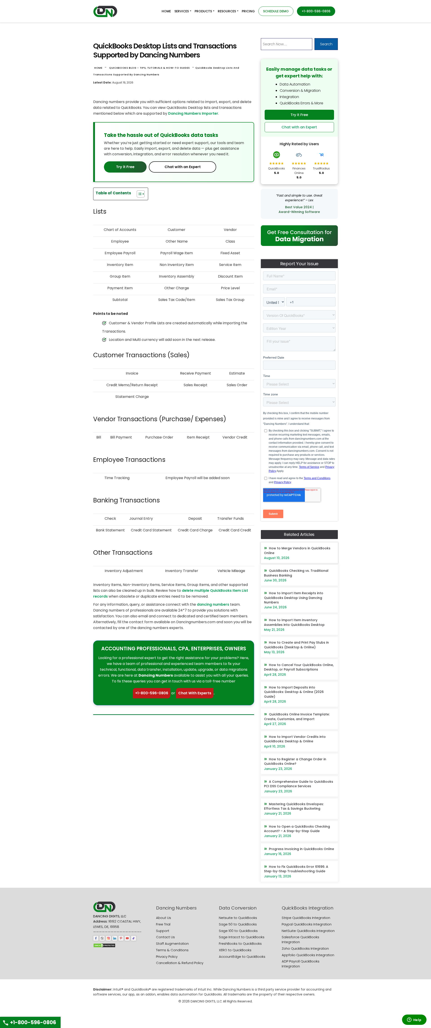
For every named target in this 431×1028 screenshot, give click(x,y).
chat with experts (194, 693)
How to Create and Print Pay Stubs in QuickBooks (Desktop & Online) (296, 644)
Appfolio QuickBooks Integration (308, 955)
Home (98, 68)
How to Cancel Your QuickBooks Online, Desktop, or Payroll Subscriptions (299, 667)
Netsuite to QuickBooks (238, 917)
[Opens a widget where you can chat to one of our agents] (414, 1020)
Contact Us (165, 937)
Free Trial (163, 924)
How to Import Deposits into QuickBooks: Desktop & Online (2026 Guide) (294, 692)
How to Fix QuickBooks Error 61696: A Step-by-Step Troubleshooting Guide (296, 868)
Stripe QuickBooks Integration (306, 917)
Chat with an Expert (183, 166)
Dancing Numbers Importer (193, 113)
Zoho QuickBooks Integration (305, 948)
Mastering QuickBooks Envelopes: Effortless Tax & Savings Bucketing (294, 806)
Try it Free (125, 166)
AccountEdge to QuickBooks (242, 956)
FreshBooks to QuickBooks (240, 943)
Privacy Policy (167, 956)
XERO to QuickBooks (235, 950)
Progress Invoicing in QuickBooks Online (301, 849)
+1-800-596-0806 (151, 693)
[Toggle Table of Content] (138, 194)
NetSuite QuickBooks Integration (308, 930)
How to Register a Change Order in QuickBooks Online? (295, 761)
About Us (163, 917)
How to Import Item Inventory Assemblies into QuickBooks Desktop (294, 622)
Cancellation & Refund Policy (179, 962)
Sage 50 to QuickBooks (238, 924)
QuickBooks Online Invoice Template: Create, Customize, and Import (297, 716)
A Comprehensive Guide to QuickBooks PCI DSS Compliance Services (298, 783)
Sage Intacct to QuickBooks (241, 937)
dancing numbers (213, 604)
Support (162, 930)
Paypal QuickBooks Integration (307, 924)
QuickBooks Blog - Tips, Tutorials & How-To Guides (149, 68)
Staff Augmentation (172, 943)
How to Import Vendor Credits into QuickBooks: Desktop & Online (295, 738)
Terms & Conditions (172, 950)
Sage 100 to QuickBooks (238, 930)
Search (326, 44)
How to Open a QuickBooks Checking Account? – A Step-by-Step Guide (297, 828)
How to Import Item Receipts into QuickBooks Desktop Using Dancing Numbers (293, 598)
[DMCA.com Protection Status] (104, 945)
